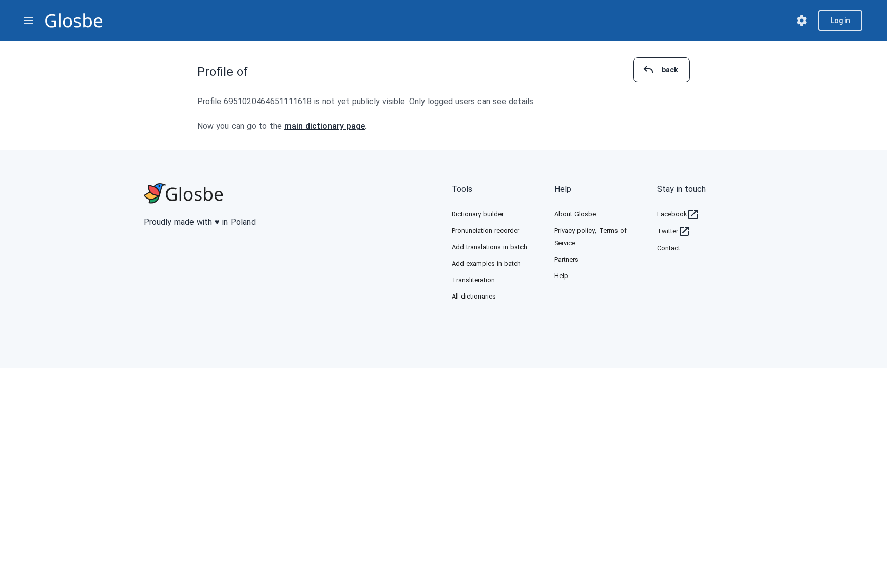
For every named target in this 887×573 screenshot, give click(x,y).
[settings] (802, 20)
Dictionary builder (478, 214)
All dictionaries (474, 296)
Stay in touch (681, 189)
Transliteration (473, 280)
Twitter (667, 231)
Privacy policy (574, 230)
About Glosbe (575, 214)
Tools (462, 189)
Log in (840, 20)
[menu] (28, 20)
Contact (668, 248)
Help (562, 189)
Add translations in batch (489, 247)
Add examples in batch (486, 263)
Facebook (672, 214)
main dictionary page (324, 126)
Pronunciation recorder (485, 230)
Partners (566, 259)
